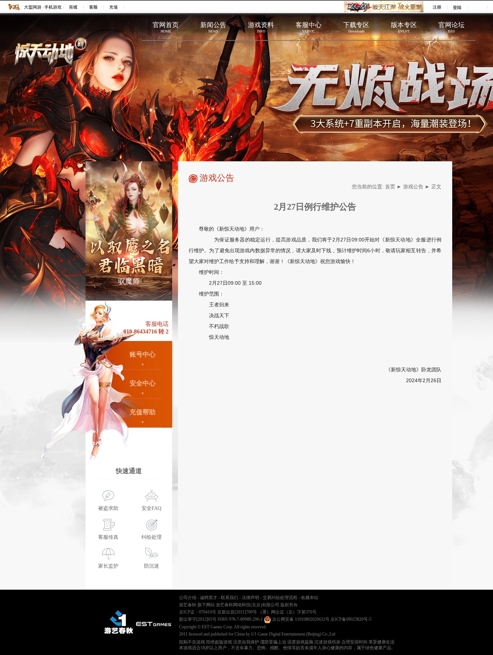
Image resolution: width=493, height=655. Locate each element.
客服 (94, 7)
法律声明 (250, 597)
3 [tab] (127, 293)
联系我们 (229, 597)
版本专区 (404, 27)
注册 (437, 7)
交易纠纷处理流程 (280, 597)
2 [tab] (116, 293)
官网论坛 (451, 27)
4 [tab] (137, 293)
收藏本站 (309, 597)
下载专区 (356, 27)
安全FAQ (151, 508)
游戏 (33, 7)
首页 (390, 186)
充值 (114, 7)
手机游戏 (53, 7)
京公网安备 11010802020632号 (300, 619)
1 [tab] (105, 293)
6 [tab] (159, 293)
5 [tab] (148, 293)
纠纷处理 (151, 537)
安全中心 (143, 383)
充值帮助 (143, 412)
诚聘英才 (208, 597)
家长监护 (108, 566)
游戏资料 (261, 27)
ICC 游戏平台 (14, 7)
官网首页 (166, 27)
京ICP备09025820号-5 (351, 619)
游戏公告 (413, 186)
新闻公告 (213, 27)
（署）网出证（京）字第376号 (287, 612)
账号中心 (143, 354)
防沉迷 (151, 566)
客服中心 (309, 27)
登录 (457, 7)
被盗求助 (108, 508)
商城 (73, 7)
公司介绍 (187, 597)
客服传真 (108, 537)
